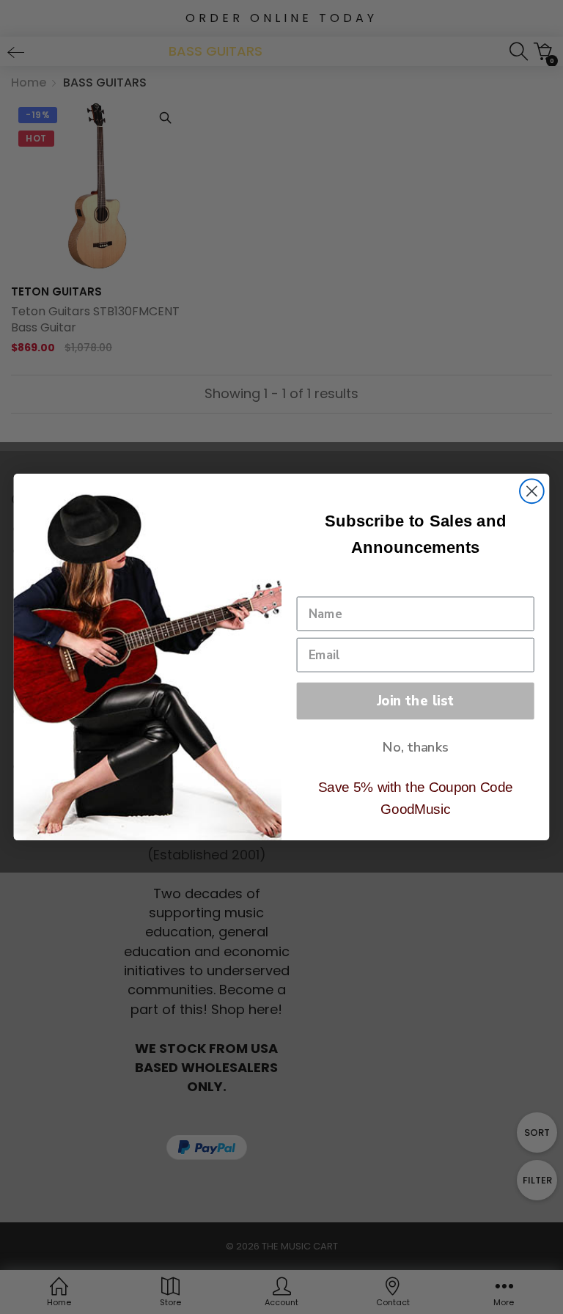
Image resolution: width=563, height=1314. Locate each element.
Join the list (416, 700)
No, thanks (415, 747)
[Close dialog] (532, 491)
